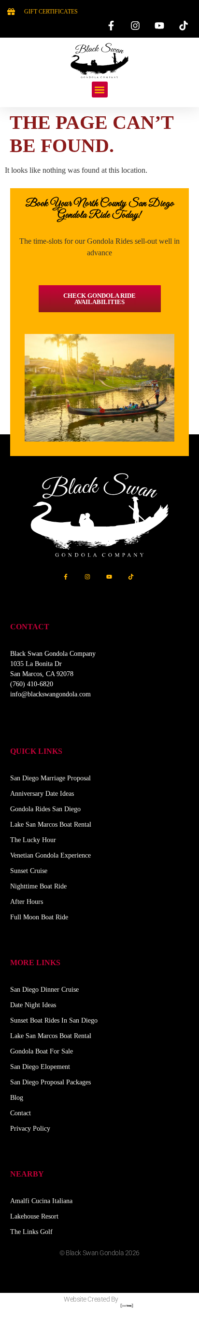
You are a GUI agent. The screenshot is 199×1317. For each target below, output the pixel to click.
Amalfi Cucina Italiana (41, 1201)
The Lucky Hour (33, 840)
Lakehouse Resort (34, 1216)
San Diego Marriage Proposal (50, 778)
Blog (16, 1097)
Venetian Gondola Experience (50, 855)
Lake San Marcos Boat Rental (50, 824)
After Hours (26, 901)
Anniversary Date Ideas (42, 793)
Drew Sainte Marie (99, 1275)
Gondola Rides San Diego (45, 809)
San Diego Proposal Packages (50, 1082)
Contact (20, 1113)
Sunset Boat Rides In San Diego (54, 1020)
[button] (100, 89)
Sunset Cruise (28, 870)
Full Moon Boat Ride (39, 917)
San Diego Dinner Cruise (44, 989)
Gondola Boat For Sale (41, 1051)
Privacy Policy (30, 1128)
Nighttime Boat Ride (38, 886)
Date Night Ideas (33, 1005)
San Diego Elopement (40, 1066)
